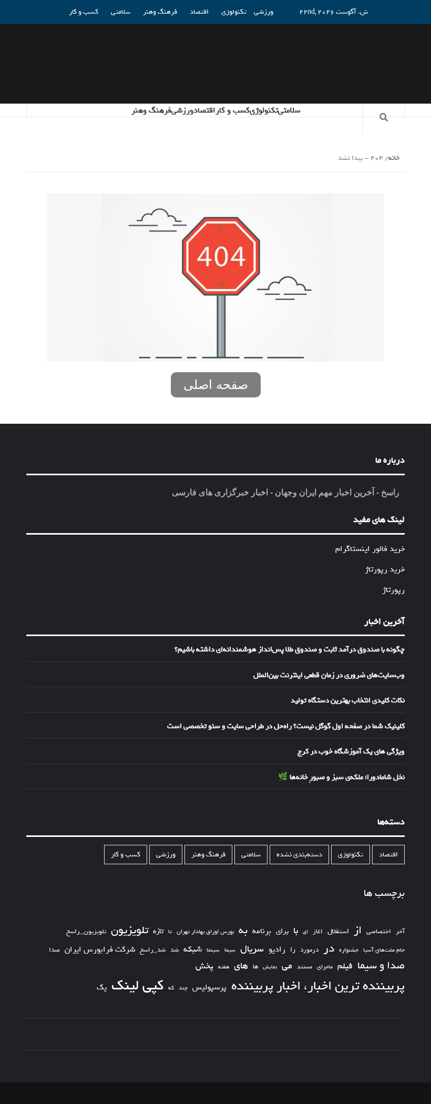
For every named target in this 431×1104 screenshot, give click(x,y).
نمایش (270, 967)
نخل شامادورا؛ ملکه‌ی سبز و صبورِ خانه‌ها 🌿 (341, 777)
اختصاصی (378, 932)
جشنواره (348, 950)
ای (305, 931)
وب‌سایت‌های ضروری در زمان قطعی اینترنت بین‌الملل (329, 675)
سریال (252, 949)
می (287, 966)
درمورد (309, 950)
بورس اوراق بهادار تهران (205, 931)
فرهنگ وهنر (160, 11)
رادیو (277, 949)
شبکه (192, 949)
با (295, 931)
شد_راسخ (153, 950)
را (292, 950)
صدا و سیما (381, 966)
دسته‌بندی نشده (299, 854)
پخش (204, 966)
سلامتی (120, 11)
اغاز (318, 932)
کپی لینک (137, 985)
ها (255, 967)
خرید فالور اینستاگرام (370, 549)
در (328, 948)
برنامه (261, 931)
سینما (213, 950)
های (241, 966)
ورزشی (263, 11)
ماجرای (325, 967)
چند (183, 988)
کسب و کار (83, 11)
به (243, 930)
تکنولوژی (234, 11)
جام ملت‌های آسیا (384, 950)
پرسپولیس (209, 987)
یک (102, 987)
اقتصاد (199, 11)
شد (174, 950)
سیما (229, 950)
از (358, 930)
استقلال (338, 931)
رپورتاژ (393, 590)
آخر (400, 931)
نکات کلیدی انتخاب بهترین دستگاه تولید (348, 701)
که (171, 988)
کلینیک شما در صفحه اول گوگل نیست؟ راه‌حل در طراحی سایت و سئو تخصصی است (286, 726)
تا (170, 931)
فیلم (345, 966)
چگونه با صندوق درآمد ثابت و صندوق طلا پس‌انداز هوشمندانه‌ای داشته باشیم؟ (290, 650)
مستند (304, 967)
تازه (158, 931)
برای (282, 931)
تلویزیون (129, 930)
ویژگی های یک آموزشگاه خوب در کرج (351, 752)
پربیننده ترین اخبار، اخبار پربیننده (318, 986)
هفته (223, 967)
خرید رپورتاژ (385, 569)
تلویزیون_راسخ (86, 931)
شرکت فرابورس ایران (100, 950)
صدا (54, 950)
